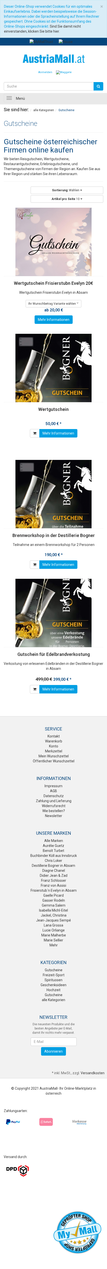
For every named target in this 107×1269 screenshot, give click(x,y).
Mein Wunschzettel (54, 756)
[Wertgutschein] (53, 368)
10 (66, 199)
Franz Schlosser (53, 880)
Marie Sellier (53, 940)
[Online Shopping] (53, 58)
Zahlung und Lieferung (53, 801)
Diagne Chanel (53, 871)
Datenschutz (54, 796)
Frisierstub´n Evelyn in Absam (54, 890)
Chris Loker (53, 861)
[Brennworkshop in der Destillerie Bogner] (53, 494)
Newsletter (53, 816)
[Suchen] (98, 86)
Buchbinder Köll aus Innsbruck (53, 856)
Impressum (53, 786)
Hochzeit (53, 990)
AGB (53, 791)
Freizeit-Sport (53, 975)
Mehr (54, 945)
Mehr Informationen (53, 320)
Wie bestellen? (53, 811)
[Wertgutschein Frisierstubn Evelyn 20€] (53, 242)
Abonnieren (53, 1051)
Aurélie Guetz (53, 846)
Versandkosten (93, 1073)
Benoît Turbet (53, 851)
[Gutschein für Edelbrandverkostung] (53, 613)
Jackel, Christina (53, 915)
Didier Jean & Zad (53, 876)
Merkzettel (53, 751)
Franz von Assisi (53, 885)
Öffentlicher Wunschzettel (53, 761)
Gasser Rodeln (53, 900)
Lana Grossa (53, 925)
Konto (53, 746)
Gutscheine (53, 970)
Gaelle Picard (53, 895)
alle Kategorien (53, 1000)
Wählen (66, 190)
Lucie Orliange (54, 930)
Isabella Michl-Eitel (53, 910)
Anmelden (45, 72)
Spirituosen (53, 980)
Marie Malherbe (53, 935)
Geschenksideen (53, 985)
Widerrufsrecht (53, 806)
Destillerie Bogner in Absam (53, 866)
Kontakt (54, 736)
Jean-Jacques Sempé (53, 920)
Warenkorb (53, 741)
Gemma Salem (53, 905)
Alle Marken (53, 841)
